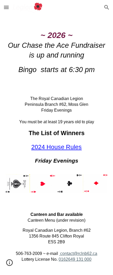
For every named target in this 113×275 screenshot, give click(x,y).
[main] (57, 54)
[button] (6, 7)
